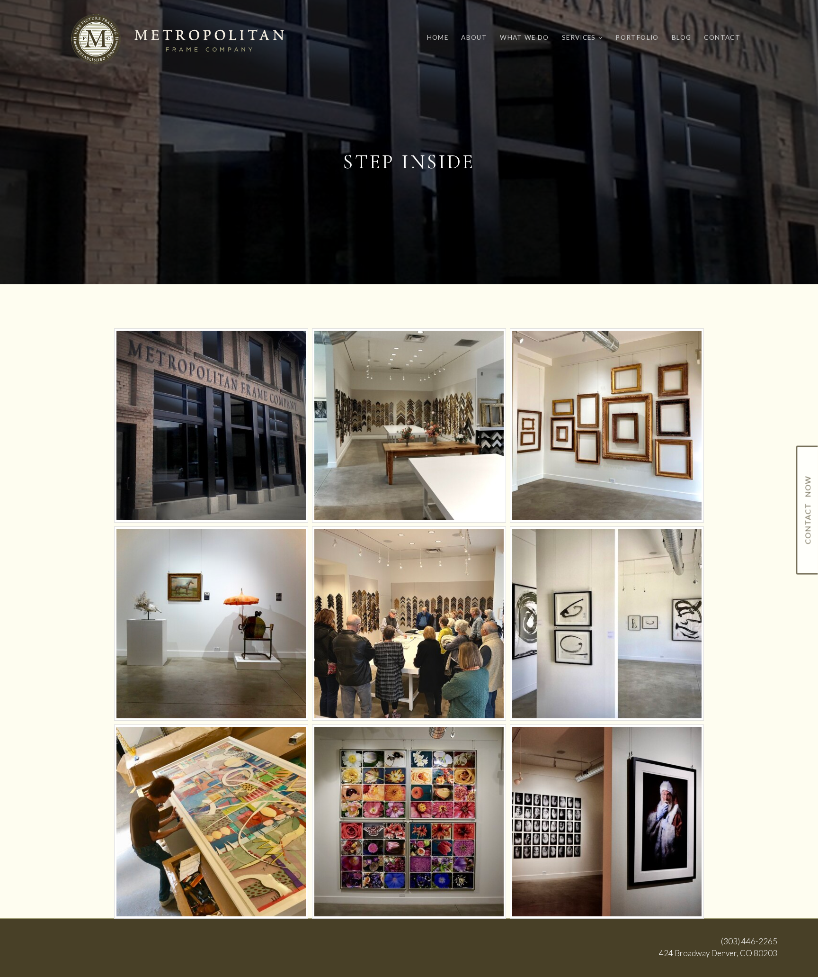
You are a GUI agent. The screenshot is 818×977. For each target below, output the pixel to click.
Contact (722, 37)
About (474, 37)
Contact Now (807, 510)
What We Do (524, 37)
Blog (681, 37)
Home (437, 37)
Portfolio (636, 37)
